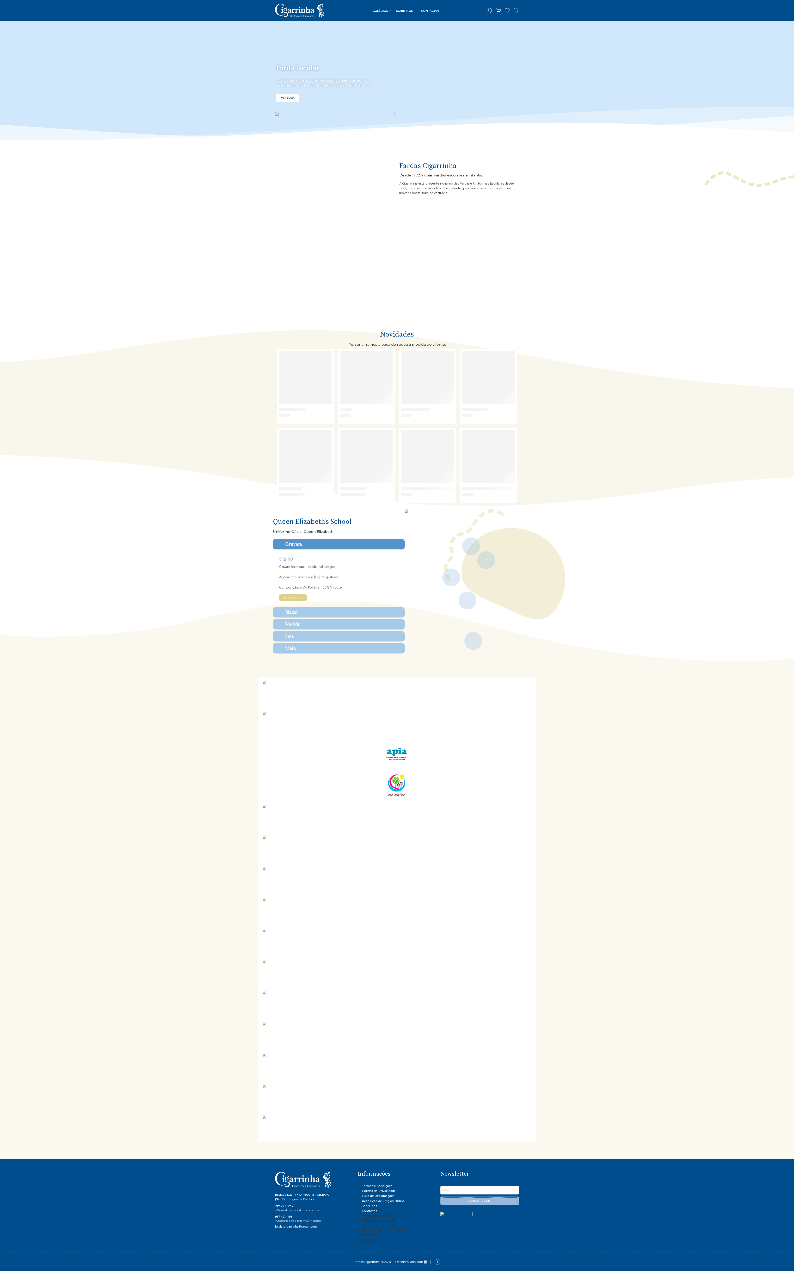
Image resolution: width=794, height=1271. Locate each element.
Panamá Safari (475, 409)
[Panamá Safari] (488, 377)
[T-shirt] (366, 377)
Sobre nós (404, 10)
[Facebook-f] (437, 1262)
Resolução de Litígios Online (383, 1201)
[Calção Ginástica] (427, 377)
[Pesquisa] (516, 10)
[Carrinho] (498, 10)
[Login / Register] (489, 10)
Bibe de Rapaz (353, 488)
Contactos (430, 10)
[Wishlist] (326, 357)
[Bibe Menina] (305, 456)
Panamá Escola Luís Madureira (428, 488)
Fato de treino (292, 409)
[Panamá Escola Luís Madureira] (427, 456)
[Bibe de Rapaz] (366, 456)
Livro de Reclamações (378, 1196)
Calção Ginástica (415, 409)
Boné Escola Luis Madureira (487, 488)
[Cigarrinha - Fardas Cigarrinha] (300, 10)
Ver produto (293, 597)
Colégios (380, 10)
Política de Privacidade (379, 1191)
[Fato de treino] (305, 377)
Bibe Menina (290, 488)
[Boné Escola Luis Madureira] (488, 456)
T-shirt (346, 409)
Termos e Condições (377, 1186)
